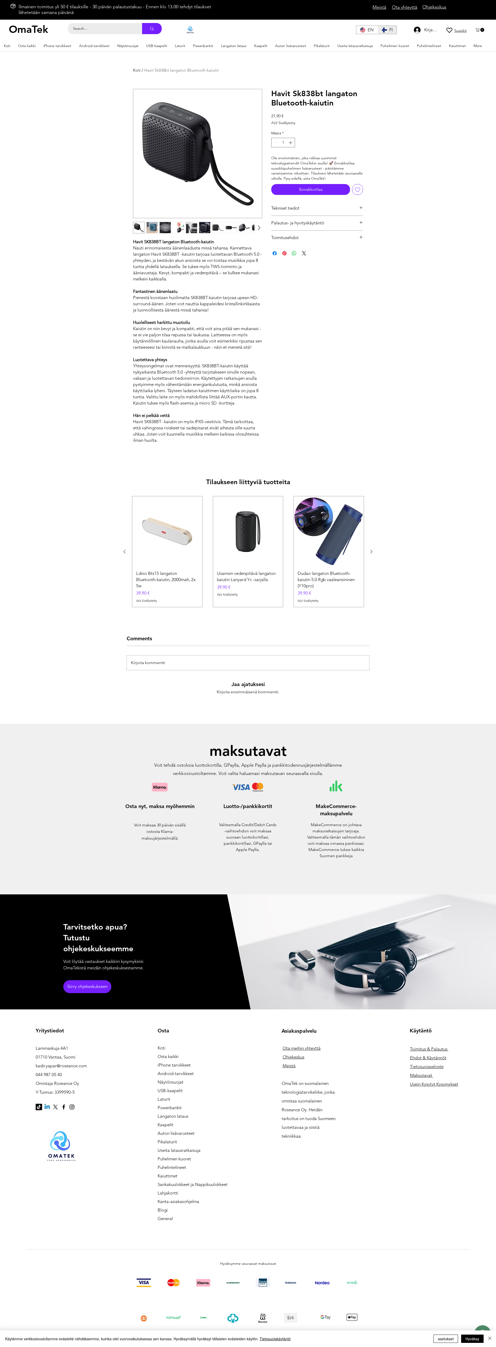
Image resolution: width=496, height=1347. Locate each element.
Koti (137, 70)
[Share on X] (304, 253)
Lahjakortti (168, 1193)
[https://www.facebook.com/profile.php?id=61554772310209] (63, 1107)
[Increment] (291, 142)
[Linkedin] (47, 1107)
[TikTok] (39, 1107)
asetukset (446, 1338)
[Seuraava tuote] (371, 552)
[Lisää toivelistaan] (357, 189)
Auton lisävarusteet (176, 1133)
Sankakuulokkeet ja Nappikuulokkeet (186, 1184)
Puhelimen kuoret (174, 1158)
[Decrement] (275, 142)
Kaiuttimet (167, 1175)
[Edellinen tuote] (124, 552)
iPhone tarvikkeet (174, 1065)
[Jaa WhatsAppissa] (294, 253)
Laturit (164, 1099)
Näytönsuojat (170, 1082)
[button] (480, 30)
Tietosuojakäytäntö (275, 1338)
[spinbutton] (283, 142)
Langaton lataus (173, 1116)
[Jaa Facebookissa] (275, 253)
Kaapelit (165, 1124)
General (165, 1218)
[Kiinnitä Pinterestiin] (284, 253)
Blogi (163, 1210)
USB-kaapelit (170, 1090)
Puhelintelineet (172, 1167)
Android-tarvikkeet (176, 1073)
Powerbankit (170, 1107)
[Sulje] (490, 1339)
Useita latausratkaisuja (179, 1150)
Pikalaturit (167, 1141)
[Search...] (152, 28)
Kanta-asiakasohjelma (178, 1201)
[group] (248, 551)
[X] (55, 1107)
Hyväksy (472, 1338)
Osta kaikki (168, 1056)
